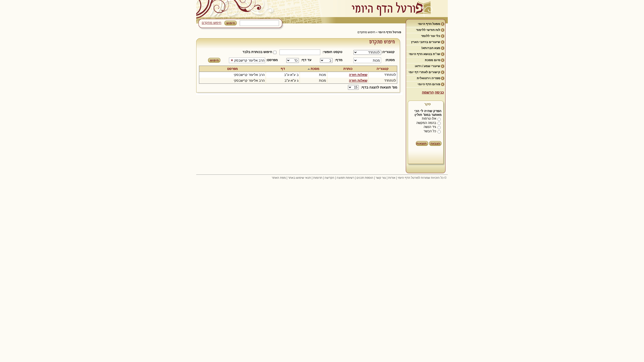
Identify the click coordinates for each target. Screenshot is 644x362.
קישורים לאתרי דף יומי (424, 72)
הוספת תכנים (364, 177)
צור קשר (381, 177)
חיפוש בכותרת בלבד (257, 52)
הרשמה (428, 92)
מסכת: (390, 60)
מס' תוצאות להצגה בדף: (379, 87)
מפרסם (232, 69)
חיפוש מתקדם (211, 23)
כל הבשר (430, 131)
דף (283, 69)
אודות (391, 177)
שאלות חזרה (358, 75)
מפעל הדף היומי (429, 24)
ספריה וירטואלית (428, 78)
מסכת (315, 69)
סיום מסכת (432, 60)
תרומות (317, 177)
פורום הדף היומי (429, 84)
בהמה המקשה (426, 123)
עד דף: (306, 60)
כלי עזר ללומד (430, 36)
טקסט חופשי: (332, 52)
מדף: (338, 60)
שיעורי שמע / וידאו (427, 66)
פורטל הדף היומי (389, 32)
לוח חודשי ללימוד (428, 30)
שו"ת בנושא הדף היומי (424, 54)
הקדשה (329, 177)
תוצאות (421, 143)
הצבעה (435, 143)
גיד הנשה (430, 127)
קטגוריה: (389, 52)
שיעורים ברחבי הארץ (425, 42)
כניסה (439, 92)
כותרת (347, 69)
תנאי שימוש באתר (299, 177)
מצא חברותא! (430, 48)
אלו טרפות (429, 118)
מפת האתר (279, 177)
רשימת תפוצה (345, 177)
